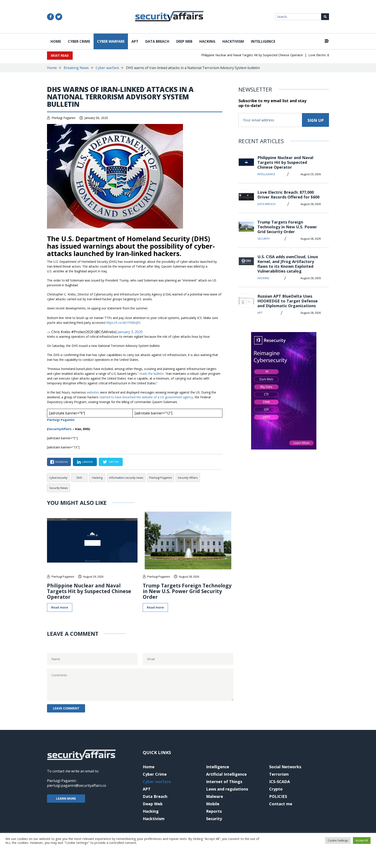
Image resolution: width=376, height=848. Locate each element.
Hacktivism (233, 41)
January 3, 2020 (130, 331)
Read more (59, 607)
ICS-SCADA (279, 781)
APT (134, 41)
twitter (113, 461)
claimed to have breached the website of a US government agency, (146, 397)
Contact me (280, 803)
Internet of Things (224, 781)
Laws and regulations (227, 789)
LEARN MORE (66, 798)
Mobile (212, 803)
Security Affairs (188, 478)
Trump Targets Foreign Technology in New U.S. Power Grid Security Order (187, 591)
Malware (214, 796)
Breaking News (76, 67)
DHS (79, 478)
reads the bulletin (151, 373)
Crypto (276, 789)
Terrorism (279, 774)
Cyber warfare (110, 41)
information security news (126, 478)
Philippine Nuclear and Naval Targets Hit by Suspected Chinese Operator (242, 55)
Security (263, 239)
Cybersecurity (58, 478)
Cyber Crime (79, 41)
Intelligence (263, 41)
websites (93, 392)
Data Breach (157, 41)
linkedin (87, 461)
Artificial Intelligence (226, 774)
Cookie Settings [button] (338, 840)
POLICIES (278, 796)
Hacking (207, 41)
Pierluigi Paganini (63, 118)
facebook (61, 461)
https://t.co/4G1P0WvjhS (123, 323)
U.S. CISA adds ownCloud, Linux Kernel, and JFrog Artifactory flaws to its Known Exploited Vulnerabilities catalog (287, 264)
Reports (214, 811)
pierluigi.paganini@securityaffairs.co (76, 785)
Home (55, 41)
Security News (58, 488)
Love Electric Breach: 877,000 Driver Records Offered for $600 (288, 195)
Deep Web (184, 41)
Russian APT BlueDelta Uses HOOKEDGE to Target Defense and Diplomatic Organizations (287, 300)
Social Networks (285, 766)
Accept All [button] (362, 840)
